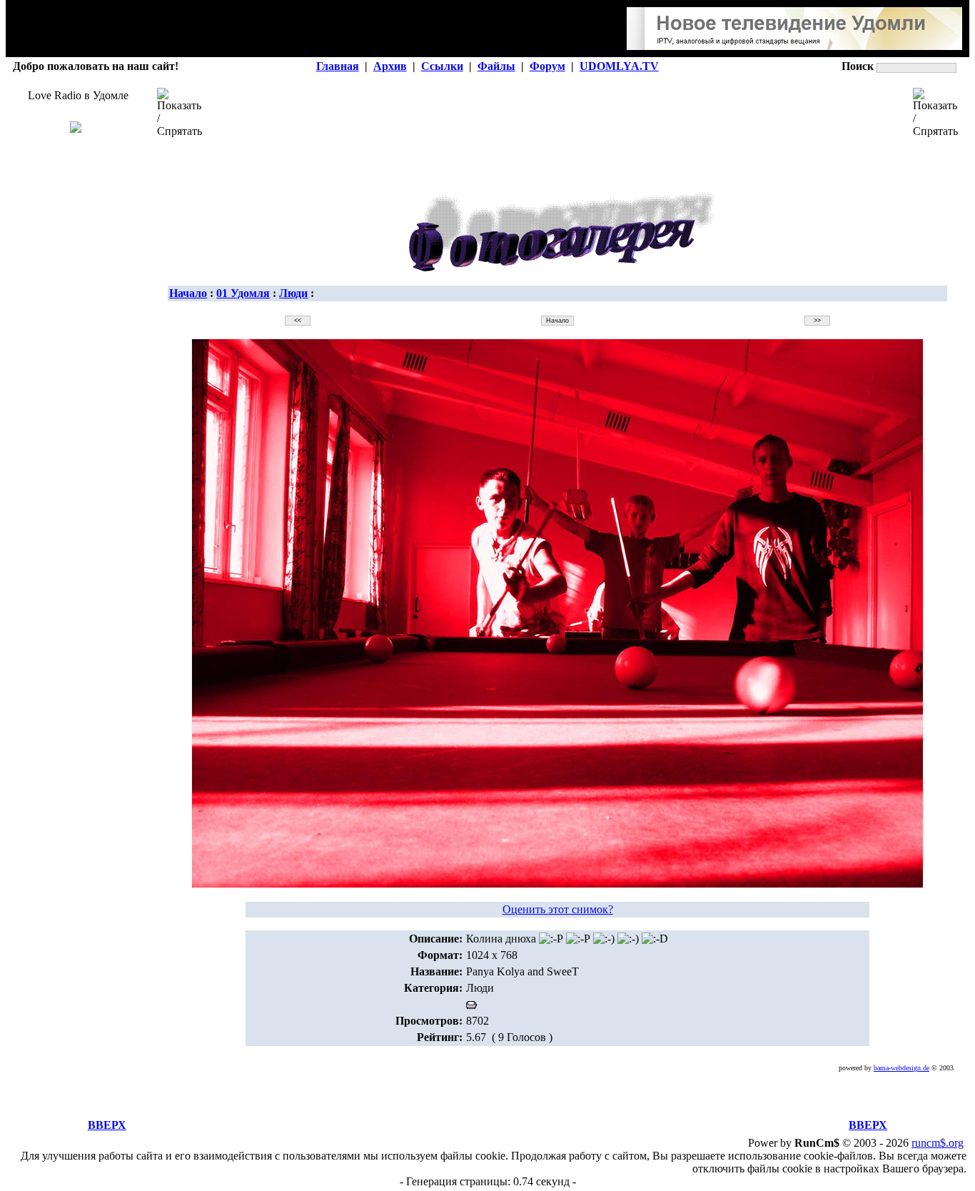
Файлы (496, 66)
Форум (547, 66)
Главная (337, 66)
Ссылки (442, 66)
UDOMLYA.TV (619, 66)
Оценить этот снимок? (557, 909)
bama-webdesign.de (901, 1068)
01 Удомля (243, 293)
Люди (293, 293)
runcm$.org (937, 1143)
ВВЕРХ (107, 1125)
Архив (390, 66)
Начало (188, 293)
